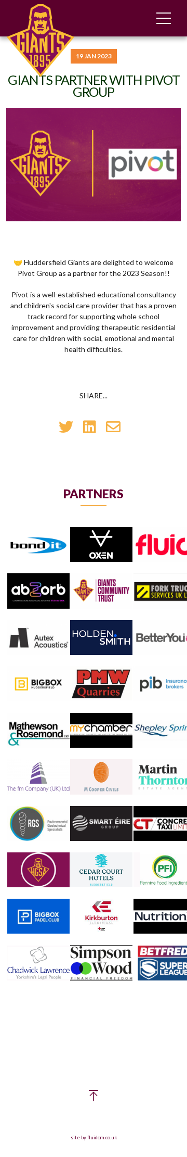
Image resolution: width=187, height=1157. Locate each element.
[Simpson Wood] (101, 963)
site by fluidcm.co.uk (94, 1137)
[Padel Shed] (38, 917)
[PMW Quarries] (101, 684)
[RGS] (38, 824)
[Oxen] (101, 545)
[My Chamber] (101, 731)
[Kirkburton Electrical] (101, 917)
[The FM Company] (38, 777)
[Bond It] (38, 545)
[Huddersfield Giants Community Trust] (101, 591)
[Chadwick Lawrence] (38, 963)
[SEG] (101, 824)
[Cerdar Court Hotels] (101, 870)
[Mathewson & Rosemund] (38, 731)
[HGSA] (38, 870)
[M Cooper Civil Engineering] (101, 777)
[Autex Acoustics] (38, 638)
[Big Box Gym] (38, 684)
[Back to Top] (93, 1098)
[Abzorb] (38, 591)
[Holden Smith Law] (101, 638)
